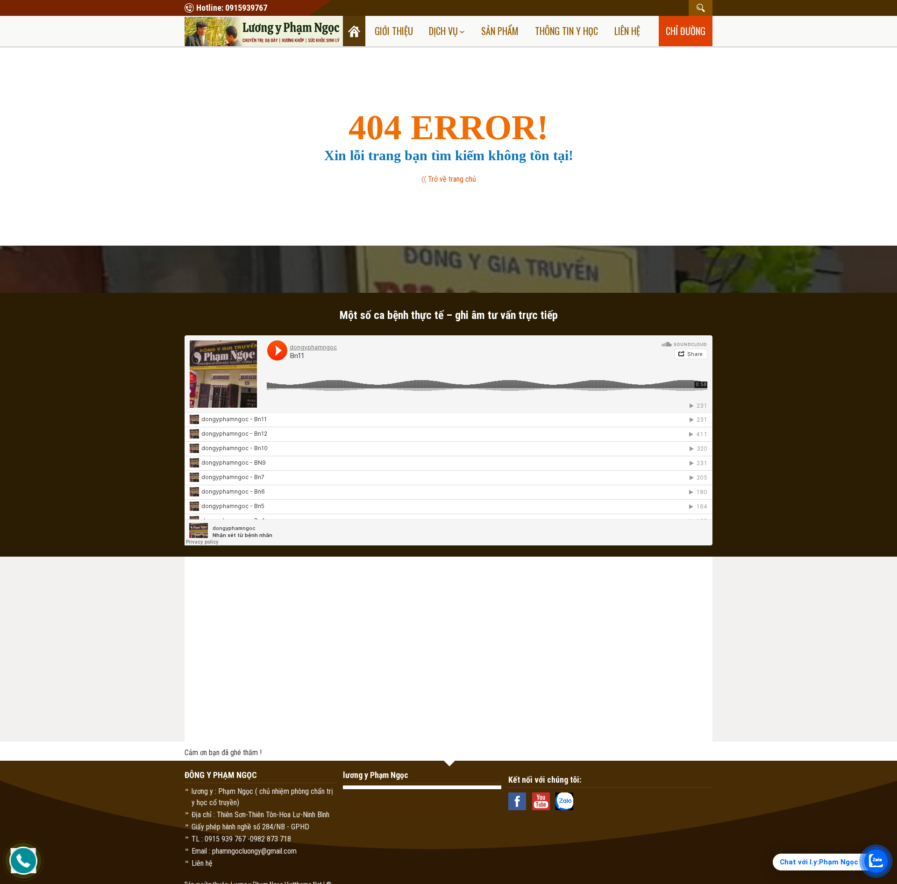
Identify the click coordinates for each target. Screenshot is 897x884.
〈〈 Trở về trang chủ (448, 179)
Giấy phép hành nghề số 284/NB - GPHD (250, 826)
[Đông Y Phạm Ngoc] (264, 30)
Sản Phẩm (500, 31)
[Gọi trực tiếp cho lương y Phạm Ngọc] (23, 860)
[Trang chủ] (354, 31)
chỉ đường (685, 31)
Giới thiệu (394, 31)
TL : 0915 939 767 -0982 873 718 (241, 838)
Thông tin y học (566, 31)
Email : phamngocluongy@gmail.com (244, 851)
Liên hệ (627, 31)
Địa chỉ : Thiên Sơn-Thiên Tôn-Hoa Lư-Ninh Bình (260, 814)
